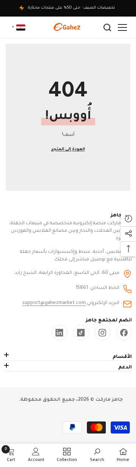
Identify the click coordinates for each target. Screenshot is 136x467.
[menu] (122, 27)
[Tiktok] (81, 333)
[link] (59, 333)
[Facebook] (124, 333)
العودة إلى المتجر (68, 149)
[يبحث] (107, 27)
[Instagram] (102, 333)
